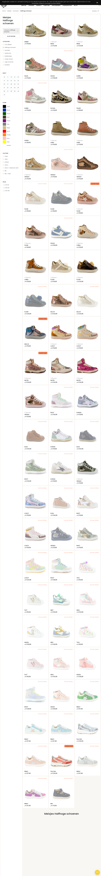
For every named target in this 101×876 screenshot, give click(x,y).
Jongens (31, 5)
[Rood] (4, 131)
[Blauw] (4, 110)
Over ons (47, 5)
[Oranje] (4, 134)
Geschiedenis (56, 5)
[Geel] (4, 141)
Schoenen (16, 11)
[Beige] (4, 127)
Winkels (38, 5)
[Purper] (4, 120)
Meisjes (23, 5)
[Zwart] (4, 106)
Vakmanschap (67, 5)
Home (4, 11)
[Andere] (4, 145)
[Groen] (4, 113)
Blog (75, 5)
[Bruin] (4, 117)
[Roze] (4, 138)
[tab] (95, 11)
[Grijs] (4, 124)
